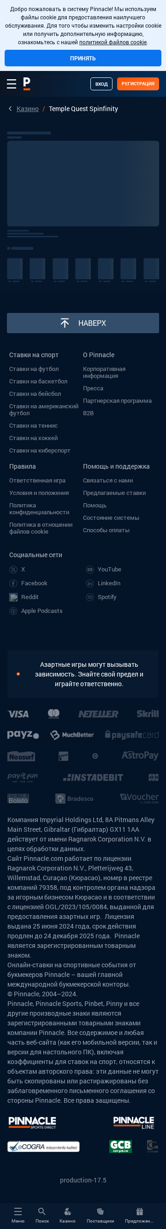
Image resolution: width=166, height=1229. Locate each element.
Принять (83, 58)
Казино (28, 108)
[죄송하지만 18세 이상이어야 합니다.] (23, 674)
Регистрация (138, 84)
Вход (101, 84)
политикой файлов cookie (113, 42)
